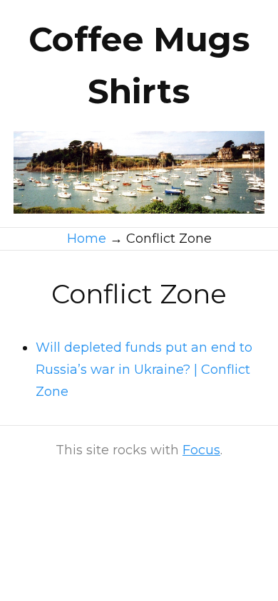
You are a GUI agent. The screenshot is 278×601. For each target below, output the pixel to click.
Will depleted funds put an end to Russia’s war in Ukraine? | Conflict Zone (144, 369)
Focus (201, 450)
